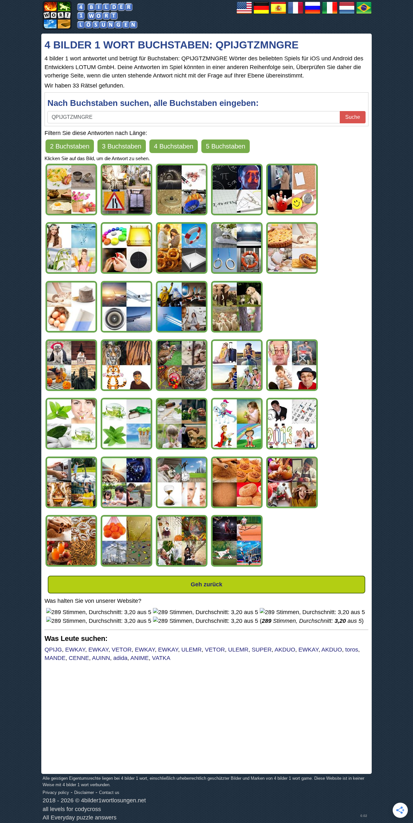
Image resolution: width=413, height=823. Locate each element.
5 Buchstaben (225, 146)
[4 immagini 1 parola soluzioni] (329, 13)
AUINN (101, 658)
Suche (352, 117)
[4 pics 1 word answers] (244, 13)
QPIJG (53, 649)
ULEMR (191, 649)
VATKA (161, 658)
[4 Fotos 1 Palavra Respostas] (364, 13)
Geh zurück (206, 584)
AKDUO (285, 649)
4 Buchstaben (173, 146)
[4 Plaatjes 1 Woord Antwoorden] (347, 13)
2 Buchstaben (69, 146)
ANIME (139, 658)
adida (120, 658)
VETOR (122, 649)
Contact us (109, 792)
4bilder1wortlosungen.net (113, 800)
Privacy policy (56, 792)
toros (351, 649)
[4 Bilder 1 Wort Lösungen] (261, 13)
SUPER (262, 649)
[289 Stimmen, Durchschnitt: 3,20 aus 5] (98, 612)
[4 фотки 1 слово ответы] (312, 13)
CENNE (79, 658)
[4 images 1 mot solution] (295, 13)
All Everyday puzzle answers (79, 817)
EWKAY (75, 649)
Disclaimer (84, 792)
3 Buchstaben (121, 146)
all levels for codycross (72, 809)
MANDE (55, 658)
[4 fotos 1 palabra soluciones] (278, 13)
